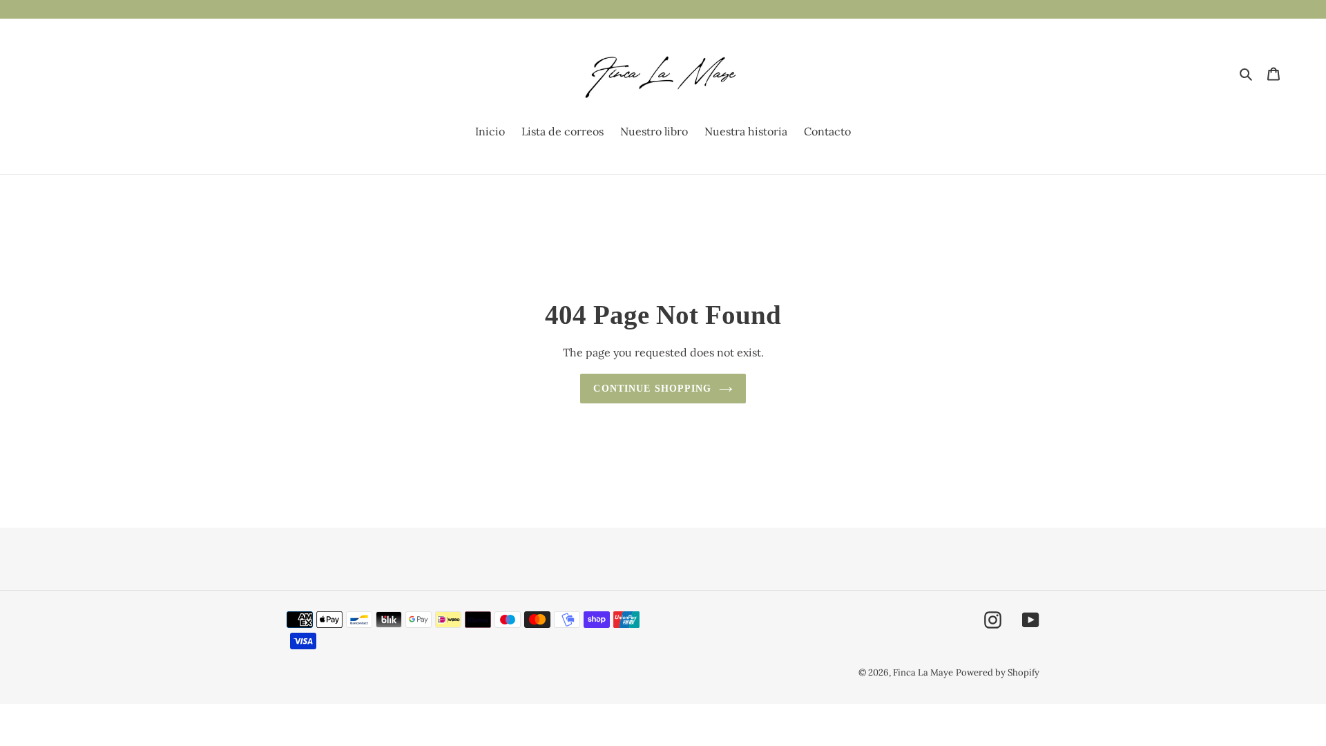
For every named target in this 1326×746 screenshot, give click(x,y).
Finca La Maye (923, 672)
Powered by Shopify (997, 672)
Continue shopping (652, 388)
